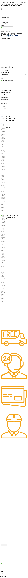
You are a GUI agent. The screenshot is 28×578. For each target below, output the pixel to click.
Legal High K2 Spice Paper (12, 215)
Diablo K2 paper (10, 124)
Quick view (6, 84)
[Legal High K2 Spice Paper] (3, 259)
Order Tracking (5, 473)
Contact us (4, 471)
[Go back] (2, 44)
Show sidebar (5, 70)
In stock (4, 108)
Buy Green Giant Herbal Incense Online (6, 92)
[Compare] (9, 84)
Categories (3, 50)
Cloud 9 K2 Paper (10, 116)
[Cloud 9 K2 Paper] (3, 118)
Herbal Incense (4, 97)
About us (4, 468)
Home (2, 66)
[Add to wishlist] (2, 87)
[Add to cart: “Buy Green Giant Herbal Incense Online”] (2, 84)
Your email (3, 538)
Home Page (5, 464)
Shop (3, 466)
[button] (14, 481)
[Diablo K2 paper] (3, 168)
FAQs (3, 478)
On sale (4, 106)
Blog (3, 475)
